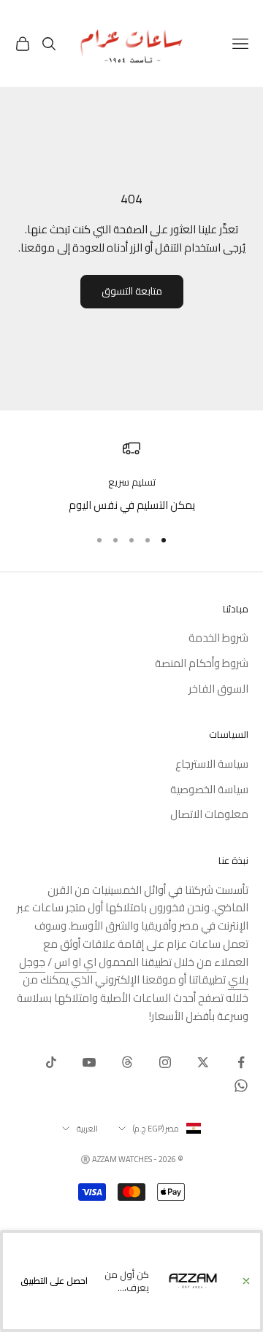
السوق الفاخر (218, 688)
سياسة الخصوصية (209, 789)
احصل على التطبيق (54, 1280)
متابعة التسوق (132, 290)
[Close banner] (246, 1281)
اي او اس (75, 962)
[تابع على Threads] (127, 1062)
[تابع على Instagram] (165, 1062)
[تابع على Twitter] (203, 1062)
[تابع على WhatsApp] (241, 1085)
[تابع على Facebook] (241, 1062)
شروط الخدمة (218, 637)
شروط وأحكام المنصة (201, 663)
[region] (131, 477)
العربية (87, 1128)
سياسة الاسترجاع (211, 763)
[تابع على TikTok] (51, 1062)
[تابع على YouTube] (89, 1062)
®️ (85, 1159)
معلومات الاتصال (209, 814)
